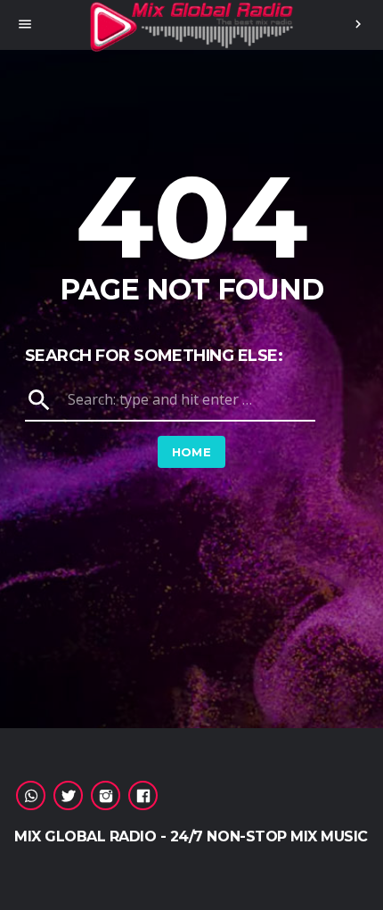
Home (192, 452)
